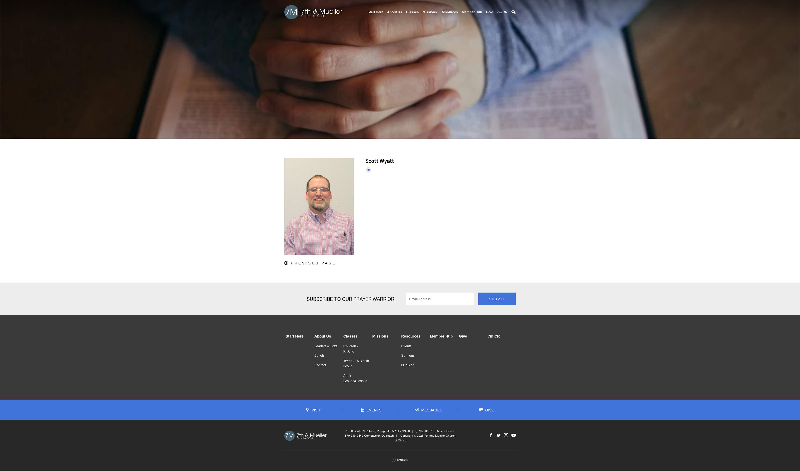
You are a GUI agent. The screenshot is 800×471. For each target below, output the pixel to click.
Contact (320, 365)
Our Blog (407, 365)
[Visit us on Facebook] (491, 435)
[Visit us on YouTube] (513, 435)
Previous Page (313, 263)
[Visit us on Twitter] (498, 435)
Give (489, 12)
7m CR (502, 12)
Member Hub (472, 12)
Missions (430, 12)
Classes (412, 12)
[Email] (368, 170)
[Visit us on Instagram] (506, 435)
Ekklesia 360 (400, 460)
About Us (394, 12)
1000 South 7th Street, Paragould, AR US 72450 (378, 431)
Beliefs (319, 355)
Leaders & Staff (325, 346)
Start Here (375, 12)
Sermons (408, 355)
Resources (449, 12)
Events (406, 346)
